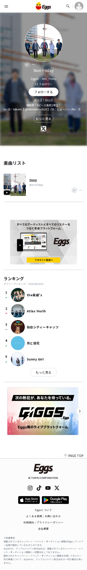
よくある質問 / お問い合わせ (43, 516)
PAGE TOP (75, 455)
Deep (33, 180)
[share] (27, 64)
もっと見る (43, 118)
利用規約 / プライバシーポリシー (43, 522)
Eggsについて (43, 510)
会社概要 (43, 528)
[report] (33, 64)
